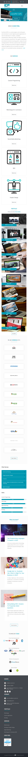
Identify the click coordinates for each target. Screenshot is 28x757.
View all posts (14, 625)
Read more (14, 85)
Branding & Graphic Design (9, 727)
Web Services (7, 725)
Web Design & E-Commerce (9, 732)
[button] (1, 14)
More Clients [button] (14, 458)
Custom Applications (8, 715)
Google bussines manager (8, 475)
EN (22, 1)
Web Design (6, 713)
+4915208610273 (10, 701)
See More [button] (14, 333)
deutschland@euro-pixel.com (12, 698)
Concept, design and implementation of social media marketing (13, 482)
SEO (16, 732)
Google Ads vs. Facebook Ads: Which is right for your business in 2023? (15, 573)
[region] (14, 14)
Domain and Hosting (7, 472)
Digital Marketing (7, 729)
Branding (6, 717)
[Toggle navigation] (22, 6)
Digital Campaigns (6, 487)
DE (20, 1)
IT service (5, 478)
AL (23, 1)
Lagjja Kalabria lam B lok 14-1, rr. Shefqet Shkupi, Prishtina (14, 688)
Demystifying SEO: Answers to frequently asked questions (15, 606)
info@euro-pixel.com (15, 2)
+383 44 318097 (15, 1)
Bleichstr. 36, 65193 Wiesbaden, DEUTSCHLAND (12, 704)
